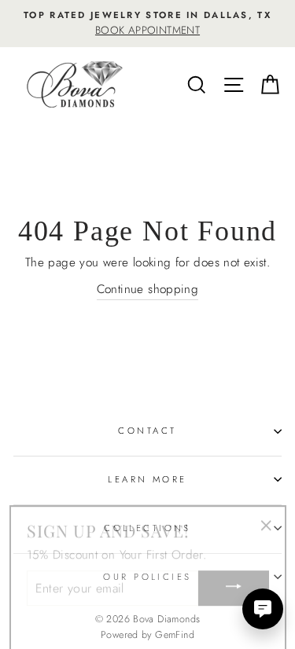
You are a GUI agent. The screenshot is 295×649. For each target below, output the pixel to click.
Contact (147, 430)
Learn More (147, 479)
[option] (147, 23)
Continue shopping (148, 289)
